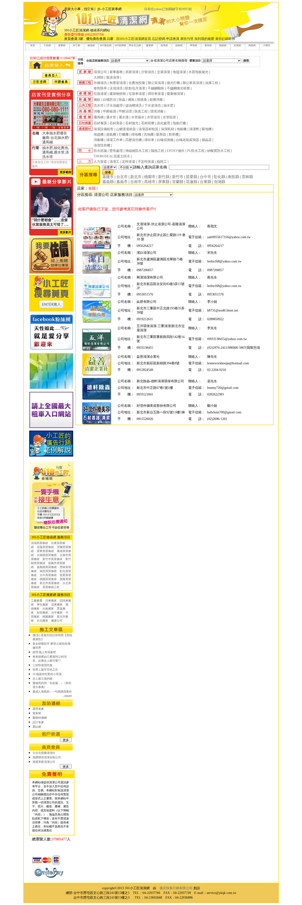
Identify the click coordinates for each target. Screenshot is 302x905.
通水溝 (124, 117)
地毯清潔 (179, 72)
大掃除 (99, 77)
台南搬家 (48, 608)
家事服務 (116, 72)
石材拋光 (131, 123)
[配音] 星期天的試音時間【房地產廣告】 (52, 637)
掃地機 (136, 134)
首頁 (32, 45)
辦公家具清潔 (192, 83)
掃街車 (149, 140)
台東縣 (205, 182)
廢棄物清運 (175, 93)
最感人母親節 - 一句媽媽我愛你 (52, 691)
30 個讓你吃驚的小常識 (47, 674)
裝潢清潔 (112, 77)
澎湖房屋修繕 (39, 543)
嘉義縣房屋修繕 (47, 567)
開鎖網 (222, 45)
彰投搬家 (42, 612)
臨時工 (162, 161)
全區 (92, 188)
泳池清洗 (116, 88)
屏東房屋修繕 (45, 551)
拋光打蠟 (173, 83)
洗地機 (149, 134)
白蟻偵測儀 (165, 140)
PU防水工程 (196, 151)
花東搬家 (57, 604)
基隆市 (108, 177)
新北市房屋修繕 (49, 583)
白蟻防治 (109, 99)
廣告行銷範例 (225, 39)
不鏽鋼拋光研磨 (178, 88)
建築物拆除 (117, 93)
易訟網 (37, 726)
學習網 (193, 45)
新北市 (136, 177)
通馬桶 (99, 117)
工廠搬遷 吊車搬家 (44, 600)
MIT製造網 (105, 45)
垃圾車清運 (137, 93)
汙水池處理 (114, 105)
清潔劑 (194, 129)
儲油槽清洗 (133, 105)
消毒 (97, 111)
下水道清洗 (152, 105)
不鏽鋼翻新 (156, 88)
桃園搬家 (48, 616)
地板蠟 (182, 129)
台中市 (205, 177)
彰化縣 (219, 177)
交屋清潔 (163, 72)
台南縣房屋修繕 (47, 555)
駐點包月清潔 (135, 88)
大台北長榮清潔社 (44, 753)
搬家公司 (57, 620)
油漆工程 (211, 83)
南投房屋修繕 (48, 571)
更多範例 (65, 172)
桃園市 (149, 177)
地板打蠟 (179, 123)
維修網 (178, 45)
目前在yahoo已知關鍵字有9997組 (168, 9)
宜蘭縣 (177, 182)
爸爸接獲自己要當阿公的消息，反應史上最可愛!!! (50, 658)
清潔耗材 (167, 129)
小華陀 (266, 45)
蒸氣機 (111, 134)
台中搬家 (57, 612)
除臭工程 (141, 111)
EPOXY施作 (176, 151)
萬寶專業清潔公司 (44, 762)
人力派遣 (100, 161)
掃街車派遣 (156, 93)
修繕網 (91, 45)
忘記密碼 (158, 39)
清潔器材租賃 (148, 129)
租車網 (164, 45)
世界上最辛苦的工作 (45, 669)
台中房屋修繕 (48, 575)
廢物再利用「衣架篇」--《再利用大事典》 (52, 685)
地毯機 (99, 134)
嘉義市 (122, 182)
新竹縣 (163, 177)
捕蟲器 (207, 140)
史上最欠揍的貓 (42, 678)
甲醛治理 (125, 111)
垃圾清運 (100, 93)
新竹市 (177, 177)
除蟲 (122, 99)
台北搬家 (42, 620)
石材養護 (100, 123)
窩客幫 (37, 713)
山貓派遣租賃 (126, 129)
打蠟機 (124, 134)
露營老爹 (38, 708)
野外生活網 (135, 45)
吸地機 (207, 129)
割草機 (174, 134)
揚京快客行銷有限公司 (176, 888)
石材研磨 (147, 123)
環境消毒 (157, 111)
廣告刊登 (186, 39)
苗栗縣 (191, 177)
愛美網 (208, 45)
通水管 (111, 117)
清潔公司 (100, 72)
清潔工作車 (114, 140)
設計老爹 (38, 722)
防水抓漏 (100, 151)
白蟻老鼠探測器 (187, 140)
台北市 (122, 177)
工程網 (47, 45)
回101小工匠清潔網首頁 (133, 39)
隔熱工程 (157, 151)
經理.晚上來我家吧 (44, 652)
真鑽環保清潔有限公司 (47, 757)
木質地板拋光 (198, 72)
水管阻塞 (169, 117)
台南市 (136, 182)
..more (67, 696)
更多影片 (65, 232)
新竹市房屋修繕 (52, 559)
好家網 (237, 45)
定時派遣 (128, 161)
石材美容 (116, 123)
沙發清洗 (147, 72)
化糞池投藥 (137, 83)
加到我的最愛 (204, 39)
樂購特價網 (40, 717)
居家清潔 (131, 72)
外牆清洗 (100, 83)
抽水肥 (168, 105)
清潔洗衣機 (102, 145)
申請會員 (172, 39)
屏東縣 (163, 182)
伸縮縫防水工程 (136, 151)
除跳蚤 (142, 99)
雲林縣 (247, 177)
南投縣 (233, 177)
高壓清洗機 (133, 140)
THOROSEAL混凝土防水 (112, 156)
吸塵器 (161, 134)
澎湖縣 (219, 182)
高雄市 (149, 182)
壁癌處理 (116, 151)
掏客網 (252, 45)
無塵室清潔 (117, 83)
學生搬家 (42, 604)
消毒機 (99, 140)
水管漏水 (137, 117)
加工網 (76, 45)
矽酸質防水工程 (218, 151)
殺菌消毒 (156, 99)
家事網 (61, 45)
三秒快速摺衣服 (42, 665)
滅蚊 (97, 99)
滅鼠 (131, 99)
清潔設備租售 (103, 129)
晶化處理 (163, 123)
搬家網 (149, 45)
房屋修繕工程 (50, 587)
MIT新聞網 (120, 45)
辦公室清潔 (156, 83)
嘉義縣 (108, 182)
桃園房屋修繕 (48, 579)
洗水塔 (99, 105)
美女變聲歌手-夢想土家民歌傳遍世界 (51, 645)
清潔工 (114, 161)
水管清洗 (153, 117)
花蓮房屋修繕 (45, 547)
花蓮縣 (191, 182)
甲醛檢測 (109, 111)
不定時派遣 (146, 161)
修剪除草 (100, 88)
